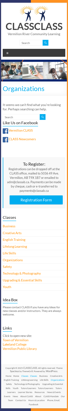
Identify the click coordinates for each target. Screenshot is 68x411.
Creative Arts (12, 233)
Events (7, 396)
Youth (7, 287)
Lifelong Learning (15, 246)
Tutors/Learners (28, 388)
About (38, 396)
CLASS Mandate (51, 396)
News (15, 396)
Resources (40, 392)
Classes (24, 376)
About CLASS (26, 396)
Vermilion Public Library (20, 349)
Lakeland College (14, 344)
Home (8, 376)
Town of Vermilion (15, 340)
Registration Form (36, 199)
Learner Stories (25, 392)
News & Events (54, 392)
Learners (11, 392)
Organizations (13, 260)
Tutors (58, 388)
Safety (7, 267)
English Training (14, 240)
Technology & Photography (22, 273)
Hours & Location (36, 400)
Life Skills (9, 253)
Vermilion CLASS (21, 130)
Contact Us (20, 400)
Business (9, 226)
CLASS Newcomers (22, 139)
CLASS (20, 26)
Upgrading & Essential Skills (22, 280)
